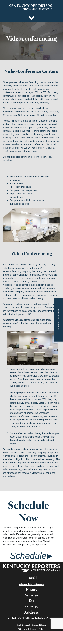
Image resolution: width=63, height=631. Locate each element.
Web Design (23, 625)
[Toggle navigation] (31, 17)
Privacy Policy (37, 629)
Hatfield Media (39, 625)
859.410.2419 (31, 606)
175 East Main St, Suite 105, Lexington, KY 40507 (31, 618)
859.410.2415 (31, 595)
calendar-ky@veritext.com (31, 584)
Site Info (22, 629)
